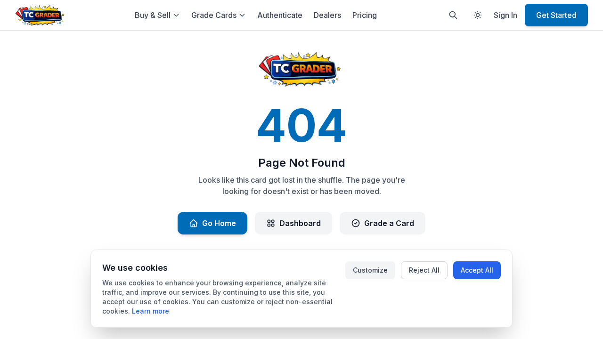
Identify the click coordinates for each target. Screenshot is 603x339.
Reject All (424, 270)
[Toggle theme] (477, 15)
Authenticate (279, 15)
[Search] (453, 15)
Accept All (477, 270)
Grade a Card (389, 223)
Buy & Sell (153, 15)
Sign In (505, 15)
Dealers (327, 15)
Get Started (556, 15)
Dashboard (300, 223)
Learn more (150, 311)
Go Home (219, 223)
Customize (370, 270)
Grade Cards (213, 15)
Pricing (364, 15)
